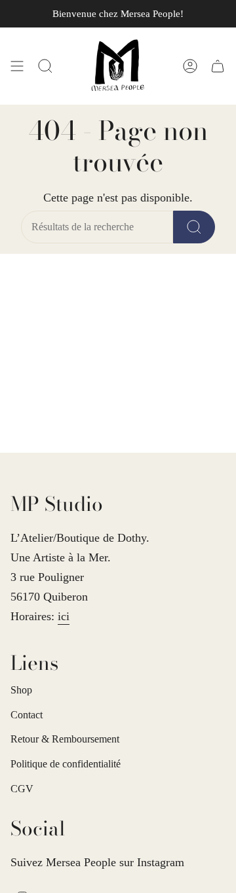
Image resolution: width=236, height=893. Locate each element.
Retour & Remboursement (64, 738)
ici (63, 616)
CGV (21, 788)
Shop (21, 689)
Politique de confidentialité (65, 763)
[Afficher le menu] (17, 66)
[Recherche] (194, 227)
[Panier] (217, 66)
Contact (26, 714)
